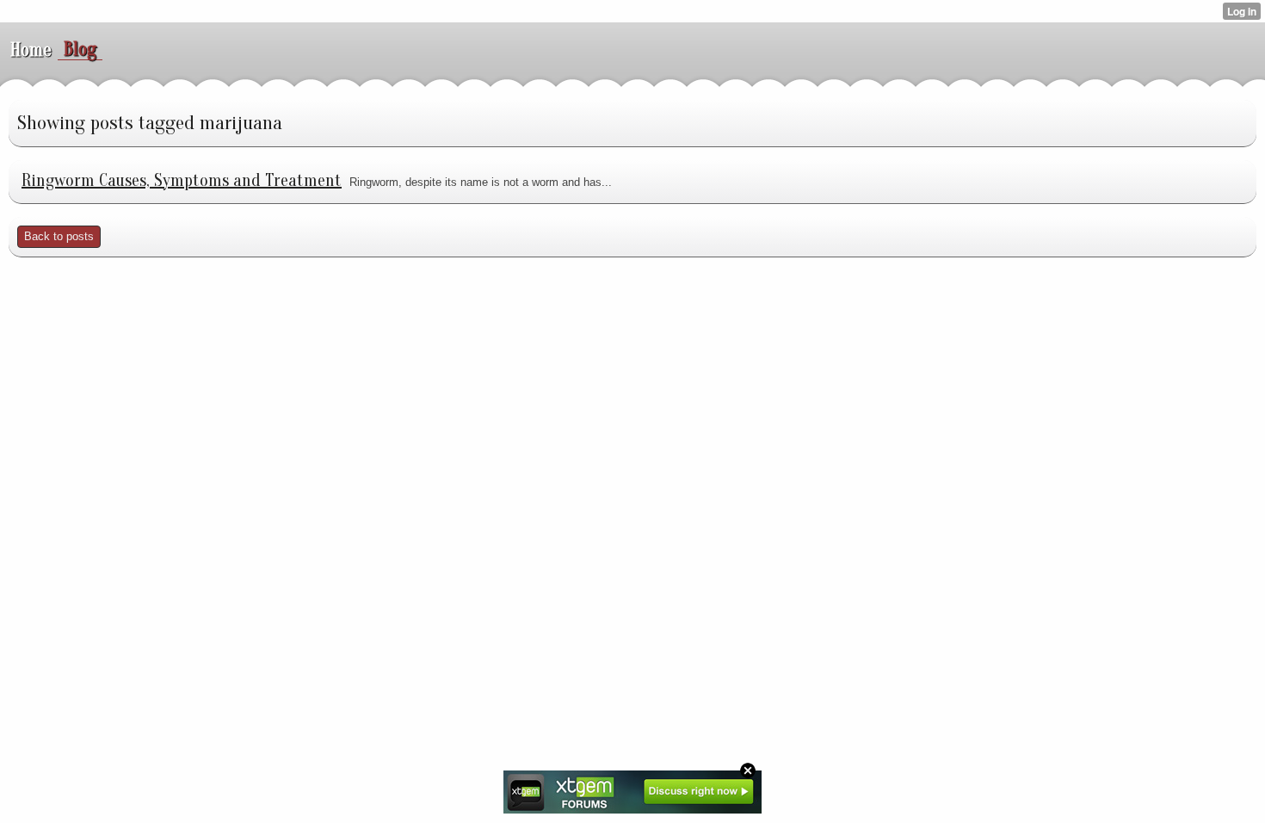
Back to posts (59, 236)
